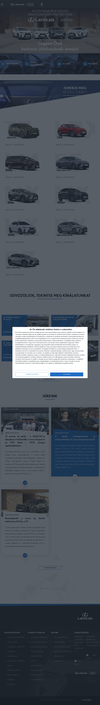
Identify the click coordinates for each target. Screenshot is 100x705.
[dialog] (50, 352)
